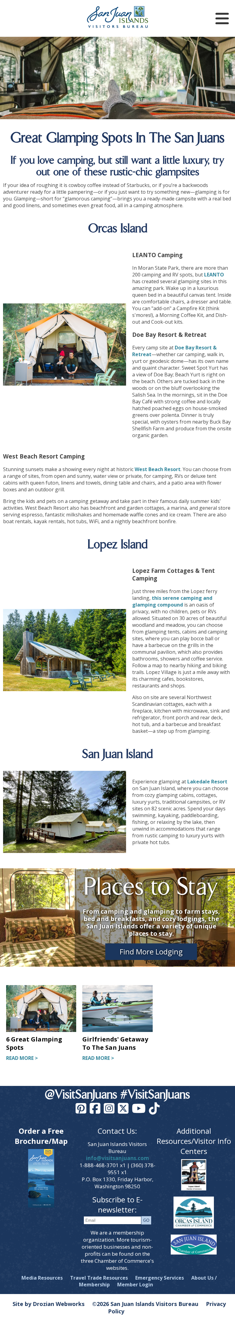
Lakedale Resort (207, 781)
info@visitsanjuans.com (117, 1158)
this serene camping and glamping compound (172, 601)
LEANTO (214, 274)
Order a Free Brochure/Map (41, 1136)
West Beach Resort (158, 469)
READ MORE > (22, 1058)
